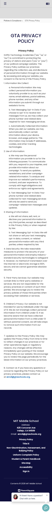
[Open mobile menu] (5, 4)
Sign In (26, 471)
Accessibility (26, 467)
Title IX (26, 443)
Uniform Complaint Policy (26, 454)
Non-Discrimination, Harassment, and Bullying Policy (26, 449)
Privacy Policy (26, 439)
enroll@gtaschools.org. (18, 376)
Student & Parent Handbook (26, 459)
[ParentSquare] (26, 490)
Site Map (26, 463)
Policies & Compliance (12, 20)
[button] (48, 4)
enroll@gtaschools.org (29, 434)
